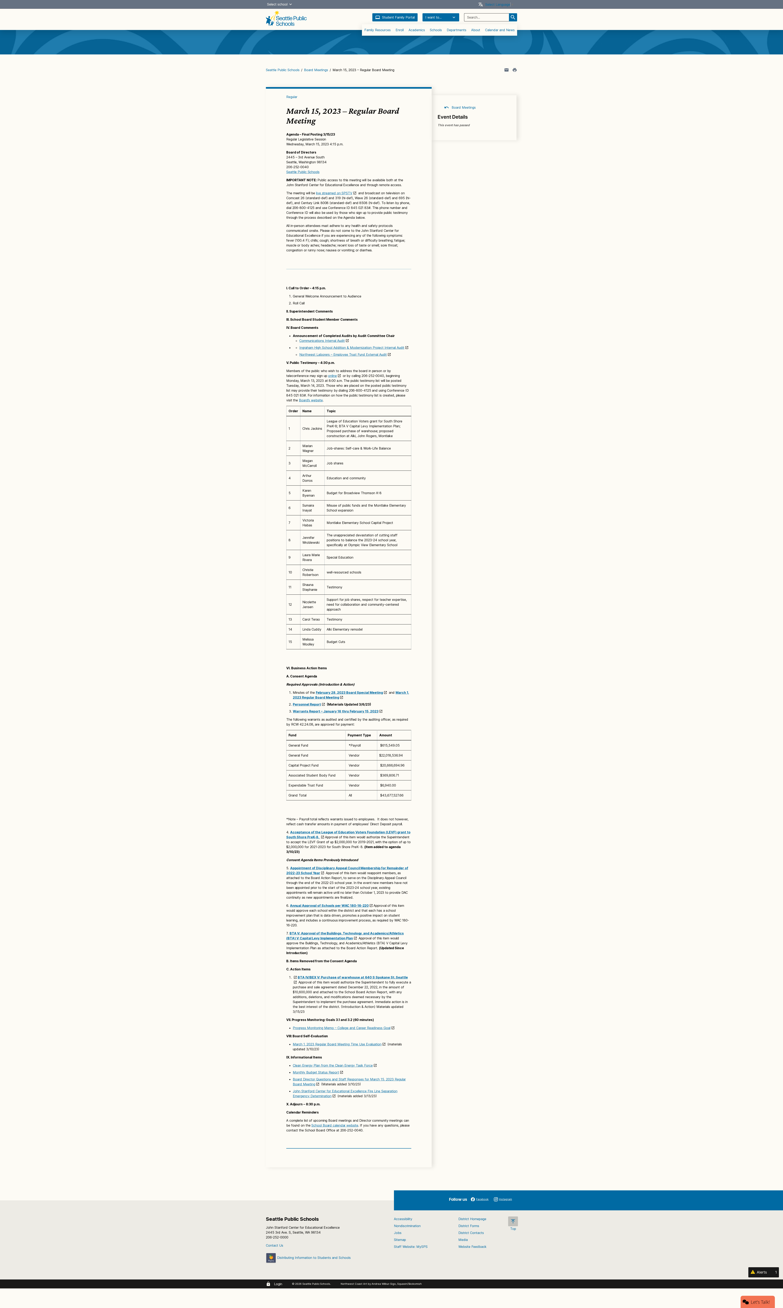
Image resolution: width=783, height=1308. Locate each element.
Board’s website (311, 400)
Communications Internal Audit (322, 341)
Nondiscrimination (407, 1226)
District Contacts (471, 1233)
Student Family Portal (398, 17)
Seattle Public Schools (283, 70)
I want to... (433, 17)
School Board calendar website (334, 1125)
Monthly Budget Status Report (316, 1072)
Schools (436, 30)
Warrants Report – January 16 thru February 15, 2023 (335, 711)
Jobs (397, 1233)
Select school (277, 4)
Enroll (400, 30)
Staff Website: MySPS (411, 1247)
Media (463, 1240)
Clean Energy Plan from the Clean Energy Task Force (333, 1065)
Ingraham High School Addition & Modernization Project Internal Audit (351, 348)
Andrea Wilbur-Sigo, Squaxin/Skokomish (396, 1283)
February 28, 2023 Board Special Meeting (349, 692)
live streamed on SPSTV (334, 193)
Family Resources (377, 30)
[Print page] (514, 69)
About (475, 30)
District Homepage (472, 1219)
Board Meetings (316, 70)
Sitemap (400, 1240)
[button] (290, 4)
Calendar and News (500, 30)
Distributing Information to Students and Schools (313, 1258)
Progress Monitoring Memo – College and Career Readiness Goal (341, 1028)
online (332, 376)
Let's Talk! (760, 1302)
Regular (291, 97)
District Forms (468, 1226)
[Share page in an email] (506, 69)
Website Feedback (472, 1247)
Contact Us (274, 1245)
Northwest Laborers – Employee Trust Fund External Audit (343, 354)
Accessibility (403, 1219)
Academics (417, 30)
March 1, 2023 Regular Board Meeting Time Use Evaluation (337, 1044)
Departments (456, 30)
